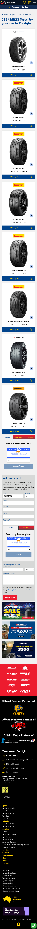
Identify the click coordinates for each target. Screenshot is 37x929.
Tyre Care (5, 816)
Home (5, 15)
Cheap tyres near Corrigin (11, 891)
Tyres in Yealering (8, 883)
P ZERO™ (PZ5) (18, 220)
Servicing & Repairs (9, 834)
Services (5, 829)
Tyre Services (6, 837)
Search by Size (7, 811)
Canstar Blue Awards (9, 886)
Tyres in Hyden (7, 876)
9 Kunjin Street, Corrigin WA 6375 (20, 760)
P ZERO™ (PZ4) (18, 118)
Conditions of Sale (26, 919)
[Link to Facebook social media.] (18, 924)
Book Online (7, 855)
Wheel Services (7, 839)
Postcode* (6, 520)
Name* (5, 500)
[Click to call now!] (25, 2)
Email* (5, 513)
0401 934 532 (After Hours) (15, 768)
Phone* (5, 507)
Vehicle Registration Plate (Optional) (11, 566)
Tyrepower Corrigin (20, 7)
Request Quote (10, 597)
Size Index (5, 870)
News (4, 861)
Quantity (27, 493)
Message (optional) (9, 573)
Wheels (5, 821)
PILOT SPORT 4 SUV (18, 67)
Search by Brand (8, 813)
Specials (5, 850)
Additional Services (8, 842)
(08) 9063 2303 (12, 764)
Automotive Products (9, 847)
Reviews (5, 863)
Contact (5, 852)
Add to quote (14, 75)
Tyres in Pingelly (7, 881)
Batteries (5, 832)
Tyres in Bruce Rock (9, 873)
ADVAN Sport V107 (18, 372)
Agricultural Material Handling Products (15, 845)
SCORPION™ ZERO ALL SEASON (18, 321)
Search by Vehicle (8, 808)
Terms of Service (26, 590)
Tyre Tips (5, 819)
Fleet (4, 858)
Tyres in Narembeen (9, 878)
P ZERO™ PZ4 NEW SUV (19, 270)
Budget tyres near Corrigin (11, 888)
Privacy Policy (12, 590)
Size (4, 493)
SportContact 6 (19, 423)
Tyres (4, 806)
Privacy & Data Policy (14, 919)
